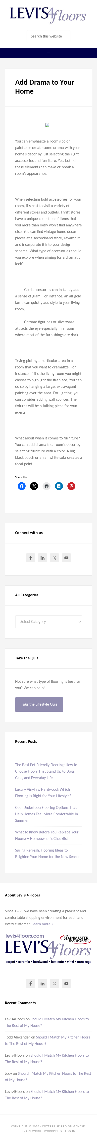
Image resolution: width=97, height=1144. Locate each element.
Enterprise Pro (54, 1126)
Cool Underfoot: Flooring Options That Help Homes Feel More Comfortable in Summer (46, 814)
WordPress (53, 1131)
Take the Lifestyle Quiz (39, 705)
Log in (70, 1131)
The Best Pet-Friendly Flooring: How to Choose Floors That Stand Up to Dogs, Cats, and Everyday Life (46, 771)
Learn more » (42, 924)
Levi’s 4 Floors (48, 15)
